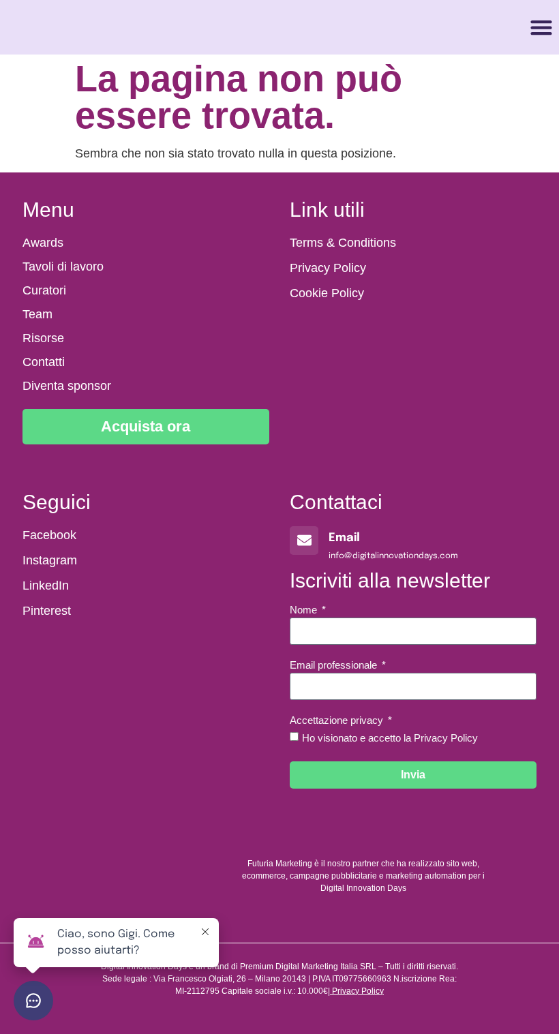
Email (344, 538)
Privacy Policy (358, 991)
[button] (541, 27)
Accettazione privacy (338, 720)
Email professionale (335, 665)
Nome (305, 610)
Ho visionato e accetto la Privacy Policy (390, 738)
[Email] (304, 540)
